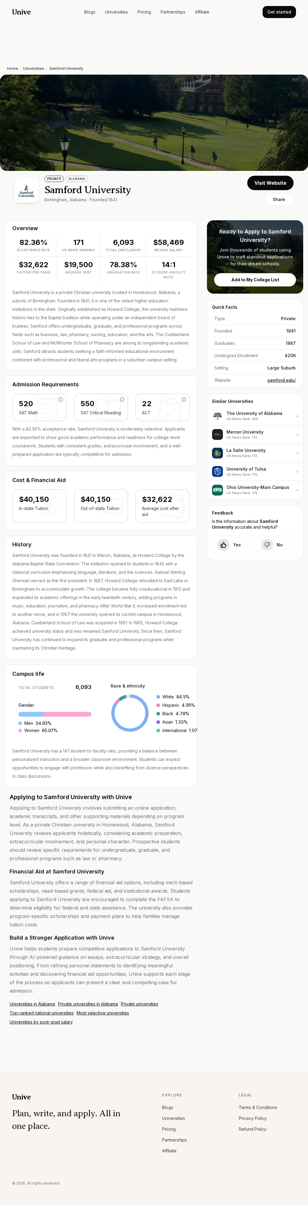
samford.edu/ (281, 380)
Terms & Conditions (258, 1107)
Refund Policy (252, 1129)
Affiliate (202, 11)
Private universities (139, 1003)
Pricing (144, 11)
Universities (116, 11)
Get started (279, 11)
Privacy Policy (253, 1118)
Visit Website (270, 183)
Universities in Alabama (32, 1003)
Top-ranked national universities (42, 1012)
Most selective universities (103, 1012)
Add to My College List (255, 279)
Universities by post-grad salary (41, 1021)
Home (12, 68)
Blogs (89, 11)
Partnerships (173, 11)
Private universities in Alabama (88, 1003)
